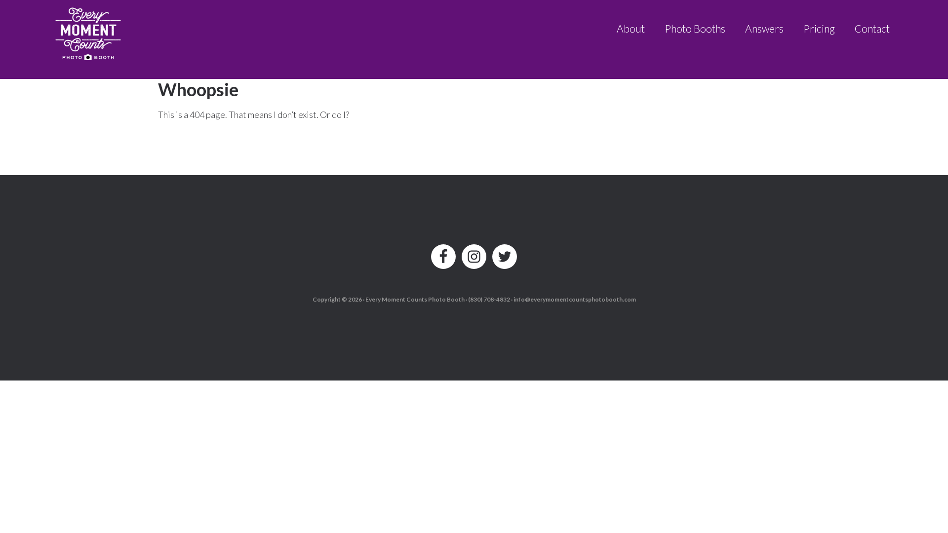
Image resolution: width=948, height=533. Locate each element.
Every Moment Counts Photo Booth (88, 31)
